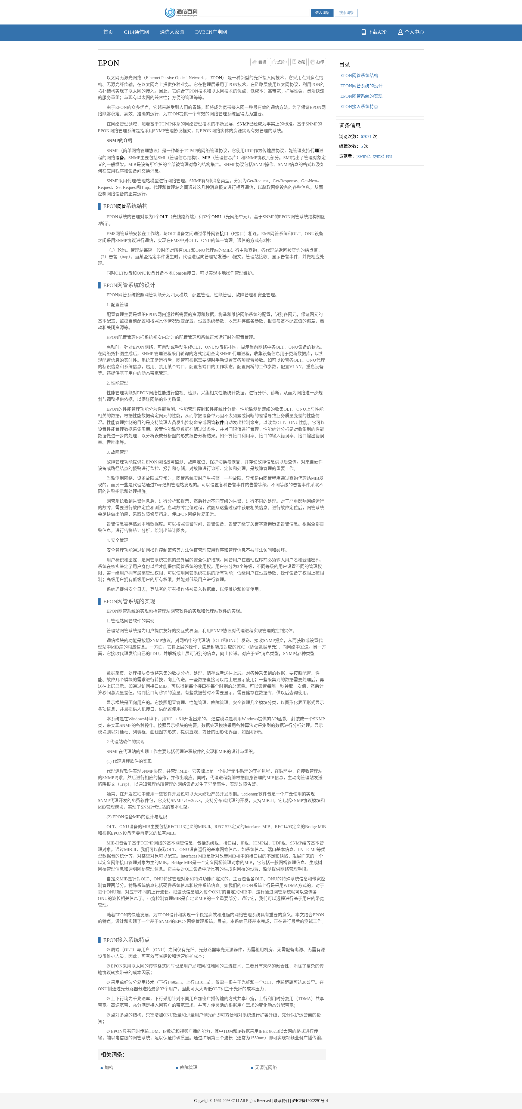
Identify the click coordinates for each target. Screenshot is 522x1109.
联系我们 (281, 1101)
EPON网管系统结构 (359, 75)
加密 (109, 1067)
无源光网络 (266, 1067)
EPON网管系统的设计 (361, 86)
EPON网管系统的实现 (361, 96)
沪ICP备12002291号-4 (310, 1101)
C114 (235, 1101)
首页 (108, 32)
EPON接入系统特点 (359, 106)
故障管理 (188, 1067)
